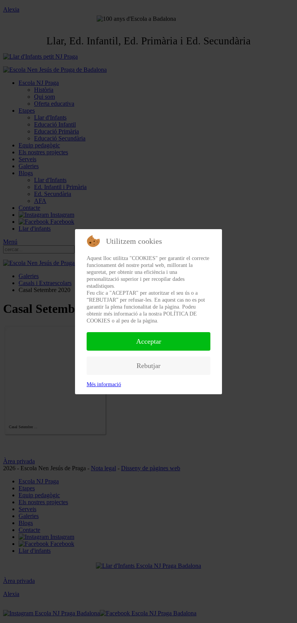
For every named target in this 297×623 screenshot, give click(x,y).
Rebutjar (148, 366)
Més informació (104, 384)
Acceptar (148, 341)
